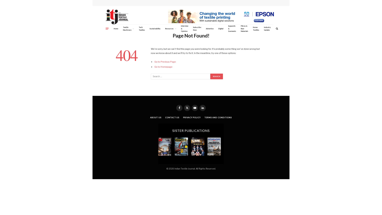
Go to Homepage (163, 67)
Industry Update (267, 28)
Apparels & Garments (232, 28)
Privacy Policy (192, 117)
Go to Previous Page (165, 61)
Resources (169, 29)
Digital (220, 29)
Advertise (210, 29)
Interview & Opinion (184, 28)
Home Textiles (256, 28)
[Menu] (107, 28)
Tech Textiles (142, 28)
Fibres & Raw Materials (244, 28)
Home (116, 29)
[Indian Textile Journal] (117, 16)
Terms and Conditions (218, 117)
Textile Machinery (127, 28)
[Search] (276, 28)
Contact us (172, 117)
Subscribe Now (197, 28)
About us (155, 117)
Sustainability (155, 29)
